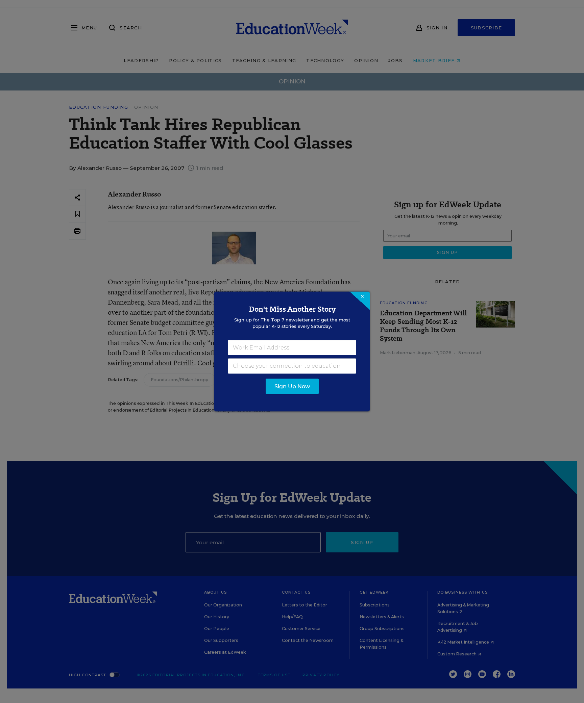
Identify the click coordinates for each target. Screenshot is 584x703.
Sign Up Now (292, 386)
